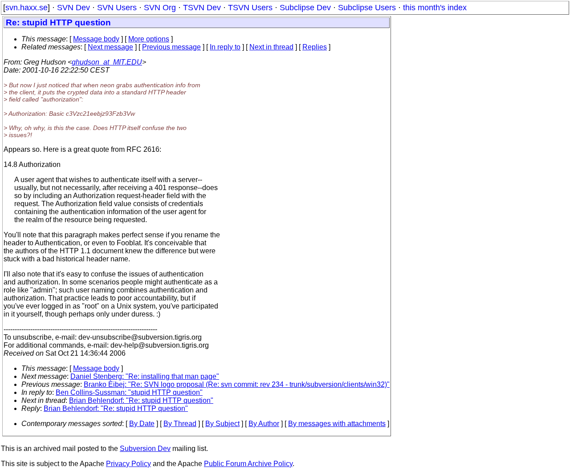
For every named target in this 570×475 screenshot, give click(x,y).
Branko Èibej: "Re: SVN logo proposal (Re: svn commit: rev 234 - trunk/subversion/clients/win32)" (237, 384)
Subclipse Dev (305, 7)
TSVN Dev (202, 7)
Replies (314, 47)
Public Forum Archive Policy (248, 463)
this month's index (435, 7)
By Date (142, 423)
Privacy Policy (128, 463)
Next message (110, 47)
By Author (263, 423)
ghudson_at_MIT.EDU (107, 62)
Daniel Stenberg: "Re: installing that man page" (144, 376)
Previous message (171, 47)
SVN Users (117, 7)
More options (148, 39)
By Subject (222, 423)
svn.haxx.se (26, 7)
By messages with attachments (337, 423)
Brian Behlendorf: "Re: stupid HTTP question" (141, 400)
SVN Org (160, 7)
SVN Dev (73, 7)
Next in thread (271, 47)
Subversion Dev (145, 448)
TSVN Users (250, 7)
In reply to (225, 47)
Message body (96, 39)
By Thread (179, 423)
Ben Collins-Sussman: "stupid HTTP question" (129, 392)
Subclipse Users (367, 7)
